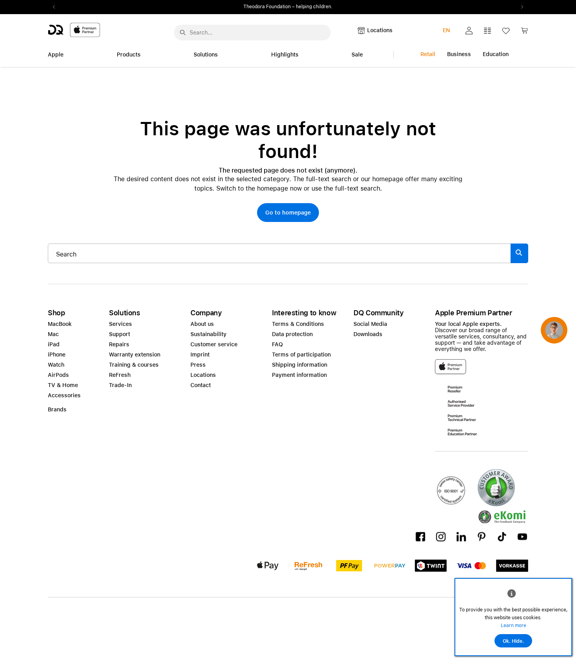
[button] (469, 31)
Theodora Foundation (267, 6)
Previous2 (56, 7)
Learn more (513, 625)
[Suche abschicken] (183, 32)
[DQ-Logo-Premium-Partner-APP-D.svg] (74, 29)
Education (496, 54)
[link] (524, 33)
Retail (427, 54)
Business (459, 54)
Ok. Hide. (513, 641)
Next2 (519, 7)
